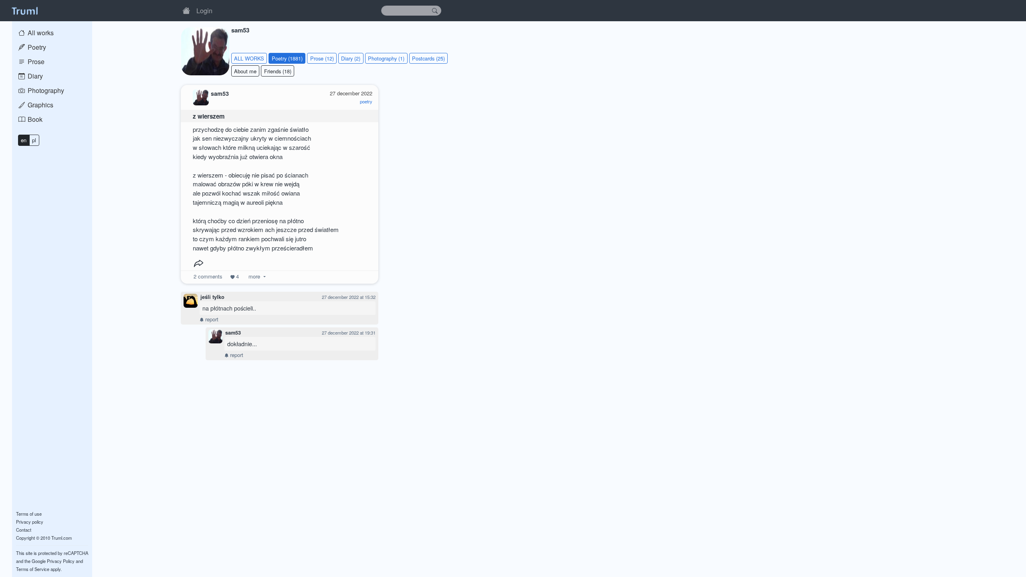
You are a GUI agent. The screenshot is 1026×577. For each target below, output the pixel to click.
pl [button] (34, 140)
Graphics (39, 104)
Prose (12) (322, 58)
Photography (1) (386, 58)
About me (245, 71)
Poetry (36, 47)
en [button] (23, 140)
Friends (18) (277, 71)
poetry (366, 101)
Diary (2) (350, 58)
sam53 (233, 332)
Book (34, 119)
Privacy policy (29, 521)
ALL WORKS (249, 58)
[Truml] (24, 10)
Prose (35, 61)
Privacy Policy (61, 561)
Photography (45, 90)
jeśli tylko (212, 297)
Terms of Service (32, 569)
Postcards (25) (428, 58)
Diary (34, 76)
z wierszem (209, 116)
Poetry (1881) (287, 58)
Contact (23, 530)
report (211, 319)
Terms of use (29, 513)
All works (40, 32)
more (254, 276)
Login (204, 10)
